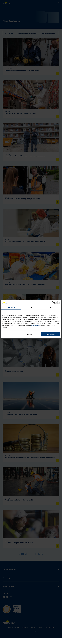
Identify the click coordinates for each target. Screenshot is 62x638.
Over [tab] (51, 307)
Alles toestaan (50, 334)
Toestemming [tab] (11, 307)
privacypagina (35, 325)
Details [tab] (31, 307)
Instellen (29, 334)
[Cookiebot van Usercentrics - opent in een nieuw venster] (53, 302)
